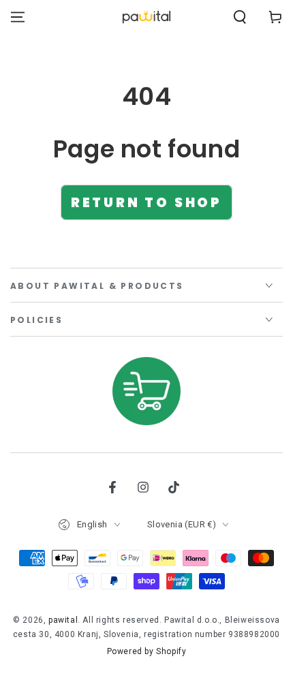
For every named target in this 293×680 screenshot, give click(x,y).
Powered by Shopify (147, 651)
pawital (63, 620)
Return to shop (146, 203)
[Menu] (17, 17)
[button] (240, 17)
